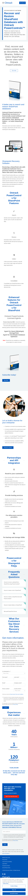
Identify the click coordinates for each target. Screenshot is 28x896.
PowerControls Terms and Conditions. (16, 694)
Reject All (14, 889)
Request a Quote (8, 447)
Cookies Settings (13, 886)
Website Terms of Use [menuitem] (6, 857)
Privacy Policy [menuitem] (4, 859)
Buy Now (6, 380)
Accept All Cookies (14, 893)
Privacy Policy (15, 704)
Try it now (14, 70)
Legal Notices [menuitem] (4, 863)
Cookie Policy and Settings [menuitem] (7, 861)
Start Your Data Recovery (11, 796)
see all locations (6, 853)
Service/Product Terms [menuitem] (6, 867)
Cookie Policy (5, 883)
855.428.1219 (22, 2)
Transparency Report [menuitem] (6, 865)
